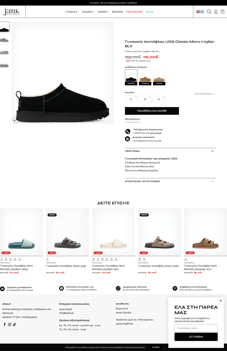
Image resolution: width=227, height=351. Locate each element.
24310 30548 (155, 132)
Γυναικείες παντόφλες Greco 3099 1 (158, 265)
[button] (209, 11)
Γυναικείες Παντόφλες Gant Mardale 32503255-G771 (200, 267)
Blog (149, 11)
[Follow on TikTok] (14, 324)
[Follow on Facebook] (4, 324)
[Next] (107, 72)
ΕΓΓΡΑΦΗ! (196, 337)
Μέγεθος (130, 92)
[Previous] (17, 72)
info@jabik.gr (66, 313)
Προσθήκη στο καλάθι (152, 110)
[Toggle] (212, 151)
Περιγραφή (132, 151)
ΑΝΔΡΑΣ (87, 11)
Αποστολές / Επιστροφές (142, 181)
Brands (117, 11)
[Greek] (202, 11)
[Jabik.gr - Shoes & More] (11, 12)
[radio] (131, 99)
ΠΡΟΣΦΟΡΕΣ (134, 11)
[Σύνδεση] (216, 11)
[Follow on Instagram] (9, 324)
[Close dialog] (221, 301)
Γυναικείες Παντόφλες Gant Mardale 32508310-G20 (108, 267)
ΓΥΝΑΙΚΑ (71, 11)
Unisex (102, 11)
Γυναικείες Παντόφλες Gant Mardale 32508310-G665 (16, 267)
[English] (198, 11)
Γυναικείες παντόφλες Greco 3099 (66, 265)
